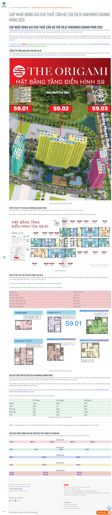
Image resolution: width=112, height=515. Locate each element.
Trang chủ (67, 502)
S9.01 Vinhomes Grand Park (21, 30)
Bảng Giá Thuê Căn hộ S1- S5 (20, 484)
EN (3, 511)
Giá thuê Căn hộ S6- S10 (18, 491)
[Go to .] (10, 7)
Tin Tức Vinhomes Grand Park (20, 486)
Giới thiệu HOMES (71, 504)
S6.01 (11, 442)
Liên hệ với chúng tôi (71, 506)
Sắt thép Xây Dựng (16, 489)
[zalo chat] (109, 507)
